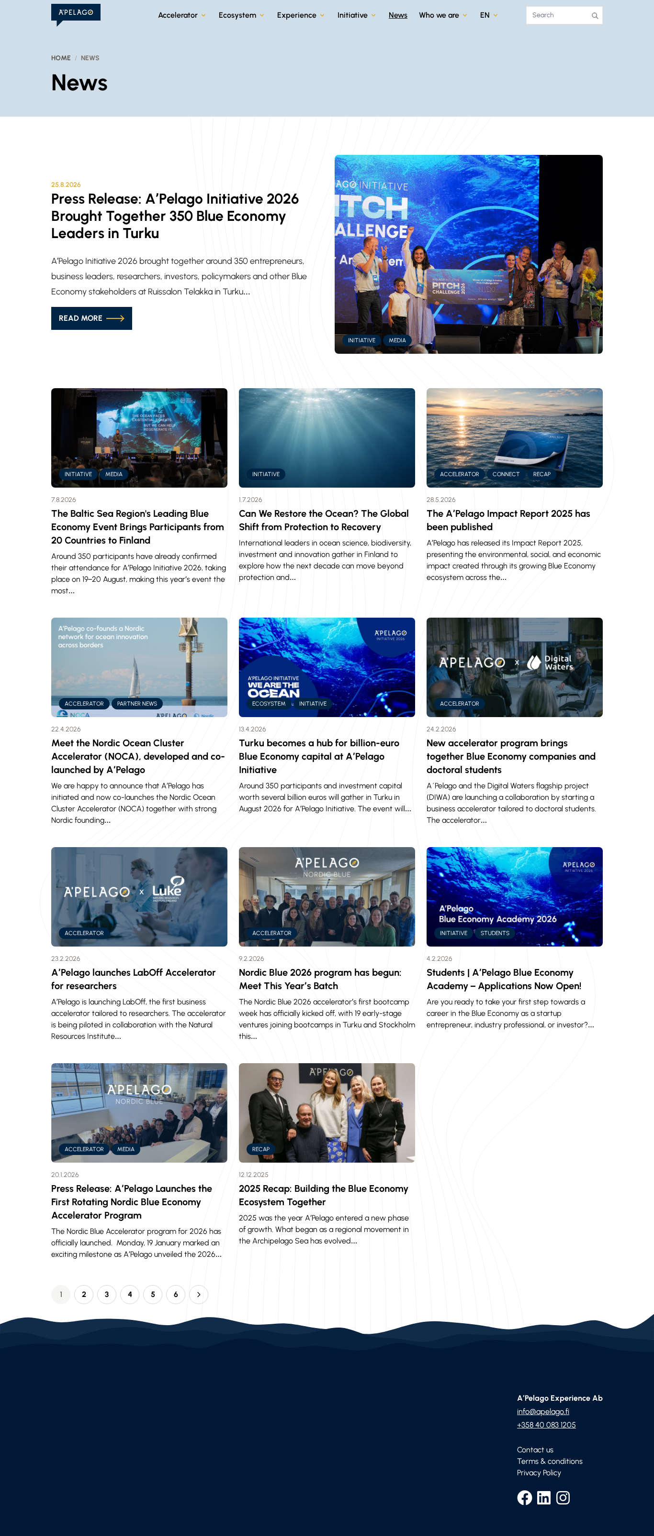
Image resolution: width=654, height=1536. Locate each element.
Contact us (535, 1449)
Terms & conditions (550, 1461)
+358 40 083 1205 (546, 1424)
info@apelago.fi (543, 1411)
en (485, 15)
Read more (80, 318)
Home (61, 58)
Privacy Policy (539, 1472)
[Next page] (198, 1294)
